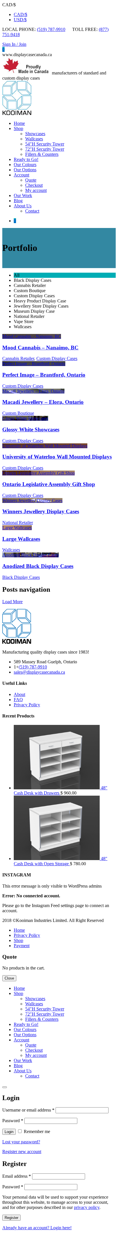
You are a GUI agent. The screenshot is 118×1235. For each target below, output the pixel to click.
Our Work (23, 195)
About (19, 694)
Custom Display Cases (56, 358)
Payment (22, 945)
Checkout (34, 185)
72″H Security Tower (44, 149)
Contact (32, 211)
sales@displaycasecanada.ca (39, 672)
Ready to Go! (26, 159)
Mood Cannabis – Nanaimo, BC (40, 348)
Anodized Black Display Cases (37, 566)
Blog (18, 200)
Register (11, 1218)
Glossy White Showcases (30, 429)
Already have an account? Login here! (37, 1227)
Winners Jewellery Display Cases (40, 511)
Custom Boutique (18, 413)
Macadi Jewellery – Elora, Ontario (43, 402)
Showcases (35, 133)
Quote (30, 180)
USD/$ (20, 19)
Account (21, 174)
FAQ (18, 699)
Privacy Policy (27, 704)
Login (9, 1132)
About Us (23, 205)
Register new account (21, 1151)
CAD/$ (20, 14)
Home (19, 123)
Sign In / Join (14, 44)
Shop (18, 128)
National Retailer (17, 522)
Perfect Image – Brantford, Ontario (43, 375)
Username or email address (28, 1110)
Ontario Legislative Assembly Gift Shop (48, 484)
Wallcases (34, 138)
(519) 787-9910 (51, 29)
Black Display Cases (21, 577)
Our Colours (25, 164)
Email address (16, 1176)
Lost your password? (21, 1141)
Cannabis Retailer (18, 358)
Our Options (25, 169)
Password (12, 1120)
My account (36, 190)
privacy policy (86, 1207)
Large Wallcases (21, 539)
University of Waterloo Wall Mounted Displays (57, 457)
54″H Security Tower (44, 143)
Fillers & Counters (41, 154)
